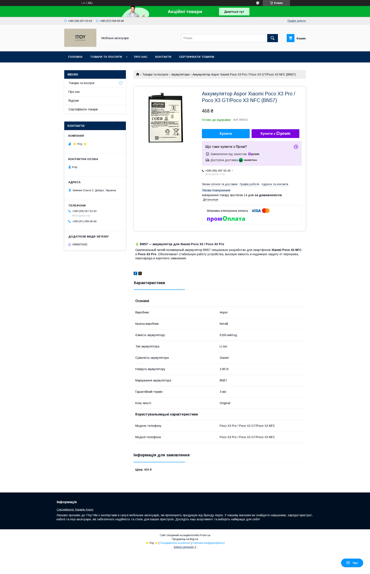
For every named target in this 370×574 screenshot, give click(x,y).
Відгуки (74, 100)
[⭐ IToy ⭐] (80, 45)
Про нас (141, 56)
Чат (355, 563)
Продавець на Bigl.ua (185, 539)
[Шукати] (272, 38)
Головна (75, 56)
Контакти (163, 56)
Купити (226, 133)
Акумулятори (180, 74)
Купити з (268, 133)
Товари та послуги (106, 56)
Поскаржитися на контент (175, 542)
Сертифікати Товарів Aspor (75, 509)
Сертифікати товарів (196, 56)
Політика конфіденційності (208, 542)
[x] (140, 274)
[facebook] (135, 274)
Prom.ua (205, 535)
